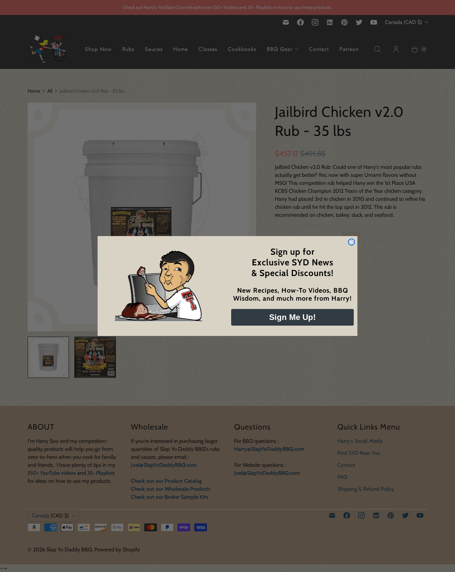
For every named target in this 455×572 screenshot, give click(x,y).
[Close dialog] (351, 242)
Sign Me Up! (292, 317)
